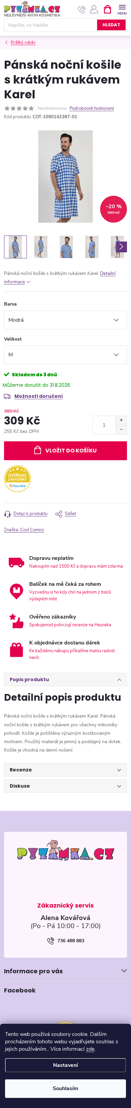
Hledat (111, 25)
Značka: (24, 530)
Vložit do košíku (71, 450)
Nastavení (65, 1065)
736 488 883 (70, 941)
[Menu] (122, 9)
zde (90, 1049)
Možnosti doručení (38, 396)
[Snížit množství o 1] (121, 429)
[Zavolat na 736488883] (82, 9)
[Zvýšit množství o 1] (121, 420)
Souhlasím (65, 1088)
